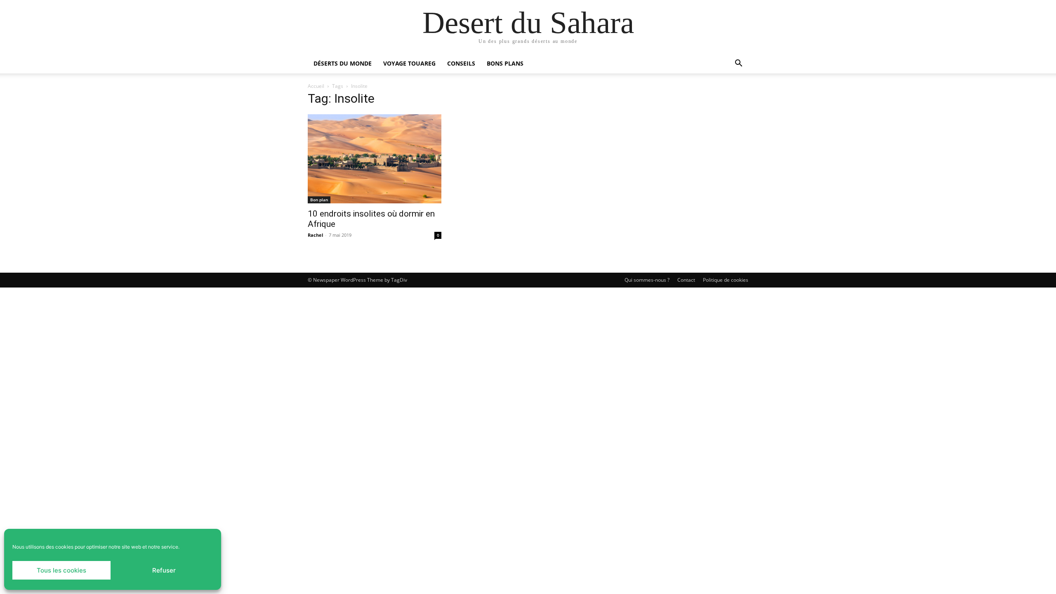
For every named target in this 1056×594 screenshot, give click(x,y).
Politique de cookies (725, 279)
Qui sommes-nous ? (647, 279)
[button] (738, 64)
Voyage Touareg (409, 63)
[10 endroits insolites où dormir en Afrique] (374, 158)
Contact (686, 279)
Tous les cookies (61, 570)
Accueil (316, 86)
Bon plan (319, 200)
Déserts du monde (343, 63)
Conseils (461, 63)
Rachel (315, 235)
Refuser (164, 570)
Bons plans (505, 63)
